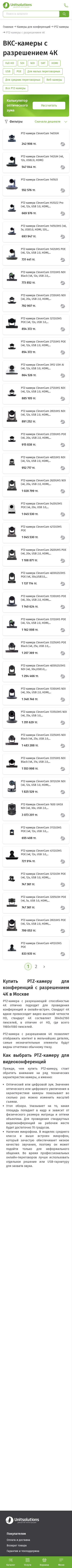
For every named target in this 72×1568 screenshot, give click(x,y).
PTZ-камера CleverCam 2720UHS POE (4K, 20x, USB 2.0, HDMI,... (43, 436)
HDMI (54, 63)
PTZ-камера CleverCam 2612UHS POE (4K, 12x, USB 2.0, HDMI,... (43, 922)
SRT (43, 63)
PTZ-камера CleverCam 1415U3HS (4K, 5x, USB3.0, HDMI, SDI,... (43, 227)
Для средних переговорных (22, 79)
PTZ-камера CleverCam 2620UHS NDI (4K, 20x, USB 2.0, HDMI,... (43, 482)
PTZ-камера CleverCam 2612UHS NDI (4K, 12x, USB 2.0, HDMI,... (43, 413)
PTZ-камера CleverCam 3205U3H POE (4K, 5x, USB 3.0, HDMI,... (43, 898)
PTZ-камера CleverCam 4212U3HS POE (41, 528)
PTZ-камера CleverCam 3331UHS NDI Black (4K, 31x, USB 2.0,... (43, 760)
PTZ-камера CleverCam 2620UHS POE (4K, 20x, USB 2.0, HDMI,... (43, 551)
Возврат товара (17, 1545)
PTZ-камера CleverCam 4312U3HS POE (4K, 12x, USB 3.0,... (41, 852)
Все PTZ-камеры (15, 88)
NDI (32, 63)
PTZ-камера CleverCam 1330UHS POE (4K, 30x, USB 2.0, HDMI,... (43, 598)
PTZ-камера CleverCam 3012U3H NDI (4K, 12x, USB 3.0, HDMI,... (43, 783)
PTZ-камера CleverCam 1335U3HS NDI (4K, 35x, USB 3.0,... (44, 713)
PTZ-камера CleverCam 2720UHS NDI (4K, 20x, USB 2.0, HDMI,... (43, 297)
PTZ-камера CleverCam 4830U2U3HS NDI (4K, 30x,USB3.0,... (43, 667)
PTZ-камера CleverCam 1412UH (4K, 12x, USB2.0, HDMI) (42, 158)
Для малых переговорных (43, 71)
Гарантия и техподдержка (23, 1551)
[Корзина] (44, 1560)
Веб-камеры (54, 79)
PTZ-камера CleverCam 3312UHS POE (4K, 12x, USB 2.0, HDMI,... (43, 621)
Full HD (9, 63)
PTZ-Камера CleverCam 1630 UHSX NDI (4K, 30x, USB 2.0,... (42, 806)
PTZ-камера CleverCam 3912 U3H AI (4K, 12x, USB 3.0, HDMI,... (42, 366)
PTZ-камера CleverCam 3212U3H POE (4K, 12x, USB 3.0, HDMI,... (43, 875)
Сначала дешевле (48, 121)
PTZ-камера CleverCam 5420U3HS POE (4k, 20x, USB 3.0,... (41, 505)
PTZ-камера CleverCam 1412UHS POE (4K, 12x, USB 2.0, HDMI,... (43, 251)
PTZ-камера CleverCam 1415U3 (39, 179)
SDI (22, 63)
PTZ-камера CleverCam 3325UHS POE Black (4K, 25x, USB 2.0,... (43, 644)
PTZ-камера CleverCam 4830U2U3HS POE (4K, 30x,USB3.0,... (43, 575)
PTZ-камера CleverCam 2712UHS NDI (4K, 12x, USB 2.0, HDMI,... (43, 389)
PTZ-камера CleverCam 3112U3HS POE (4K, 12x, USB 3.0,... (41, 829)
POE (19, 71)
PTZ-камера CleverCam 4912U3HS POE (41, 945)
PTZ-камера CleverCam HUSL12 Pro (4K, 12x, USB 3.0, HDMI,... (42, 204)
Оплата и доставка (18, 1540)
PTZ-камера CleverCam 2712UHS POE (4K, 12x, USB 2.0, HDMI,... (43, 343)
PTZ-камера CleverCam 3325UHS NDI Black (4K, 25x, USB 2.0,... (43, 736)
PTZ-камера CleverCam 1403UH (40, 133)
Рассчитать (49, 105)
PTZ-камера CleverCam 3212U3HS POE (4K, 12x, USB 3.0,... (41, 320)
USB (7, 71)
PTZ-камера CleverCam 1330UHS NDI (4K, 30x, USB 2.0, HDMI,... (43, 690)
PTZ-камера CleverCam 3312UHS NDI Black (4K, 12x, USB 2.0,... (43, 274)
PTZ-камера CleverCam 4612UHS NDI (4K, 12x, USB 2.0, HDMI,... (43, 459)
